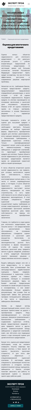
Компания (15, 389)
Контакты (15, 393)
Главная (3, 39)
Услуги (15, 391)
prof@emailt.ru (15, 397)
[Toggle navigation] (29, 4)
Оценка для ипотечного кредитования (18, 39)
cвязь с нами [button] (15, 406)
